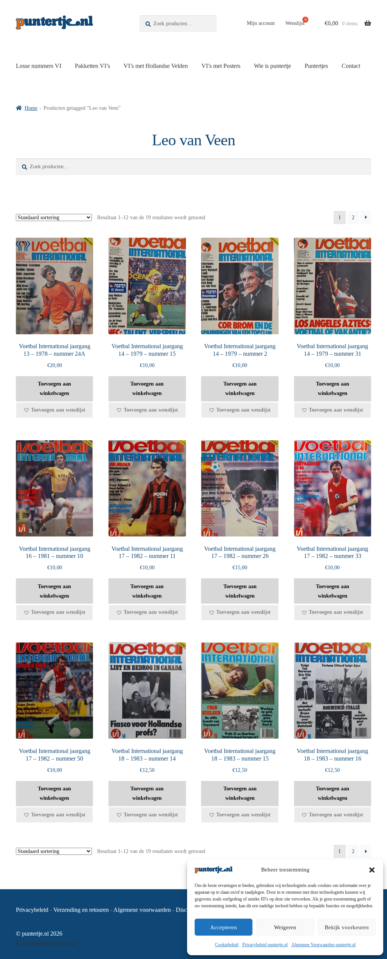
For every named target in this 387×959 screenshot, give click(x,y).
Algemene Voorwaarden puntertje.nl (323, 944)
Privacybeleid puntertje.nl (265, 944)
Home (31, 108)
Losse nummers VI (38, 66)
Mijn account (261, 23)
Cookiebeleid (226, 944)
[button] (372, 870)
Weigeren (285, 927)
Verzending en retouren (81, 910)
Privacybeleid (32, 910)
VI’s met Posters (220, 66)
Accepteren (223, 927)
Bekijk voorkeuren (347, 927)
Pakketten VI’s (92, 66)
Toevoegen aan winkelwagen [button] (54, 388)
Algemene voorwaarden (142, 910)
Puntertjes (316, 66)
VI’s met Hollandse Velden (156, 66)
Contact (351, 66)
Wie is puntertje (272, 66)
